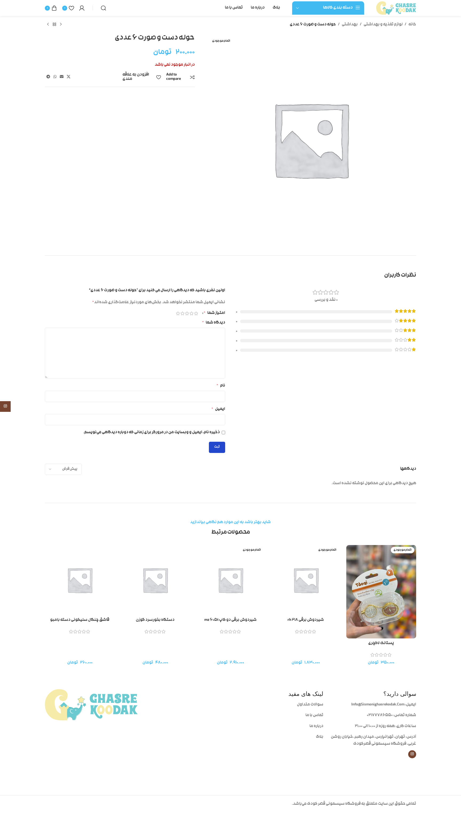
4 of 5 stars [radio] (182, 313)
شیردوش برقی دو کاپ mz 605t (230, 620)
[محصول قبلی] (61, 24)
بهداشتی (350, 24)
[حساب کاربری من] (82, 8)
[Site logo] (396, 8)
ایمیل (218, 409)
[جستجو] (103, 8)
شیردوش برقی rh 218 (306, 620)
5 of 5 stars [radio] (178, 313)
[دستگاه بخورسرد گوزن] (155, 580)
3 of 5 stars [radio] (187, 313)
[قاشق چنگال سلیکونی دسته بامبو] (80, 580)
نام (221, 386)
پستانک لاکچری (381, 643)
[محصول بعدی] (48, 24)
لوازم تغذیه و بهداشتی (383, 24)
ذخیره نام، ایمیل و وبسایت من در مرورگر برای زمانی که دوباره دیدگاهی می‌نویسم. (151, 432)
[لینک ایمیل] (61, 77)
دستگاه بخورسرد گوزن (155, 620)
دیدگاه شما (213, 323)
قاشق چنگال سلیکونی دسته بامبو (79, 620)
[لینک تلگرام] (48, 77)
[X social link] (68, 77)
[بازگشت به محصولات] (54, 24)
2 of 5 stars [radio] (191, 313)
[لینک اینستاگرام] (412, 754)
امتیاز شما (214, 313)
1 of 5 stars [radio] (196, 313)
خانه (412, 24)
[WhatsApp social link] (55, 77)
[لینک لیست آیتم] (276, 704)
